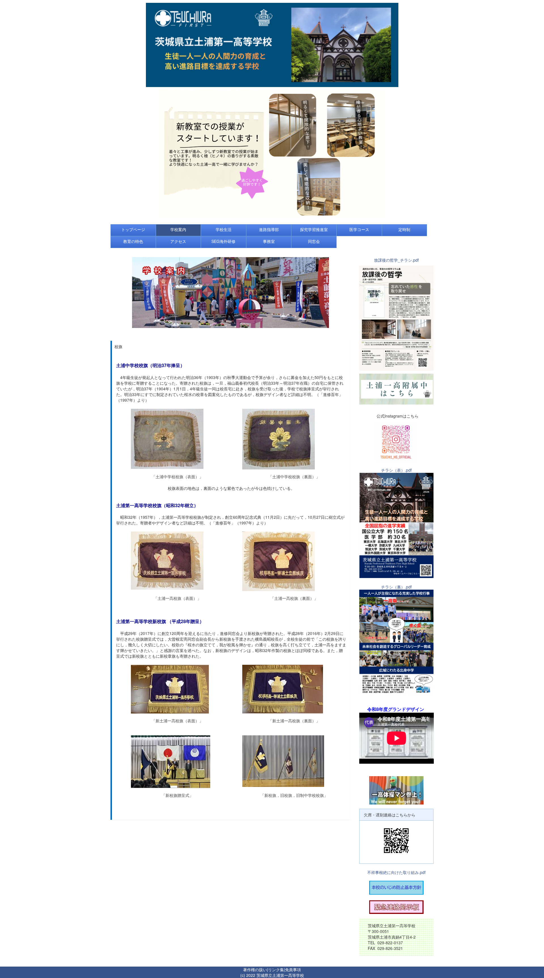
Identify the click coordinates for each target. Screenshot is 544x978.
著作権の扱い (255, 969)
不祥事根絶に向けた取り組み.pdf (396, 872)
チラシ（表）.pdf (396, 470)
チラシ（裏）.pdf (396, 587)
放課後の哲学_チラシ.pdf (396, 260)
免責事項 (293, 969)
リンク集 (276, 969)
